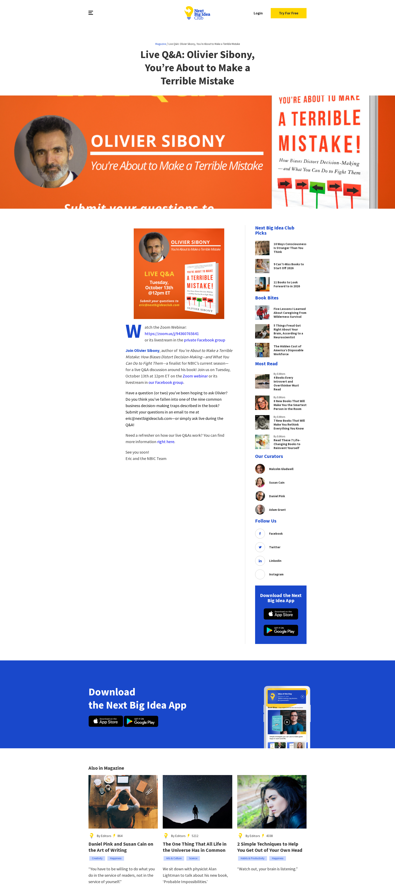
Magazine (160, 44)
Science (193, 858)
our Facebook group (166, 382)
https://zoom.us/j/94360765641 (172, 333)
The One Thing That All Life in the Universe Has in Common (195, 847)
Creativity (97, 858)
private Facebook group (204, 339)
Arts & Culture (173, 858)
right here (165, 441)
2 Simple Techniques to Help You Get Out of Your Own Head (269, 847)
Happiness (115, 858)
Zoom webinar (195, 375)
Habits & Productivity (252, 858)
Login (258, 13)
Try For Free (288, 13)
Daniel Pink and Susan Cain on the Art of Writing (120, 847)
